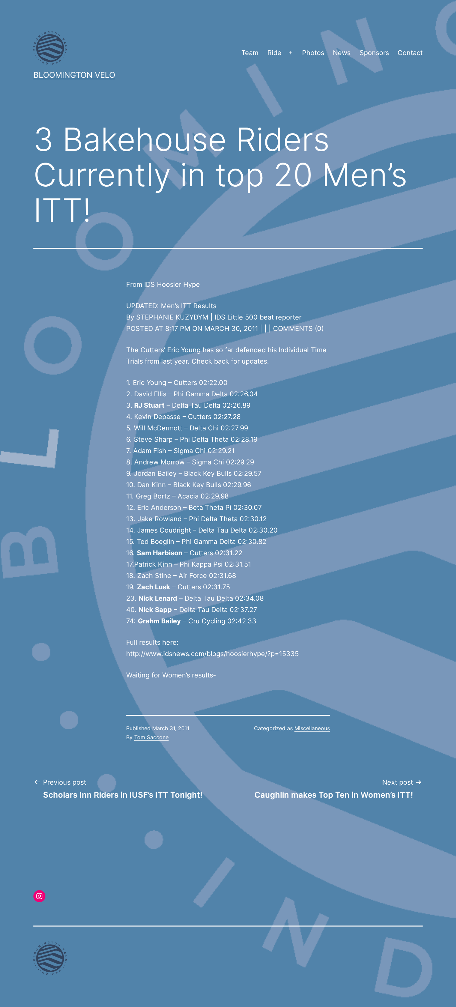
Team (249, 53)
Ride (274, 53)
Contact (410, 53)
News (342, 53)
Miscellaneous (312, 728)
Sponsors (374, 53)
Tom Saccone (151, 737)
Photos (313, 53)
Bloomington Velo (74, 75)
